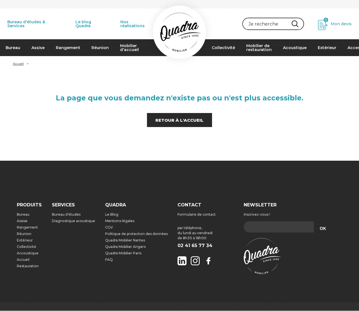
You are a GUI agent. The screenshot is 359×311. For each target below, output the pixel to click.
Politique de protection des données (136, 234)
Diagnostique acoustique (73, 221)
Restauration (28, 266)
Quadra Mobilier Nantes (125, 240)
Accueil (18, 64)
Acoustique (295, 47)
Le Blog (111, 214)
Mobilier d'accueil (129, 47)
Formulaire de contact (197, 214)
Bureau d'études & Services (26, 24)
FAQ (109, 259)
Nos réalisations (132, 24)
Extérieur (327, 47)
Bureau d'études (66, 214)
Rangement (68, 47)
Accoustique (27, 253)
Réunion (100, 47)
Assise (38, 47)
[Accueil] (179, 32)
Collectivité (223, 47)
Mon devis (338, 22)
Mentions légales (119, 221)
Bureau (13, 47)
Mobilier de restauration (259, 47)
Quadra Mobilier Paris (123, 253)
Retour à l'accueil (179, 120)
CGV (109, 227)
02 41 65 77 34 (195, 245)
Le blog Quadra (83, 24)
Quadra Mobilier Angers (125, 247)
